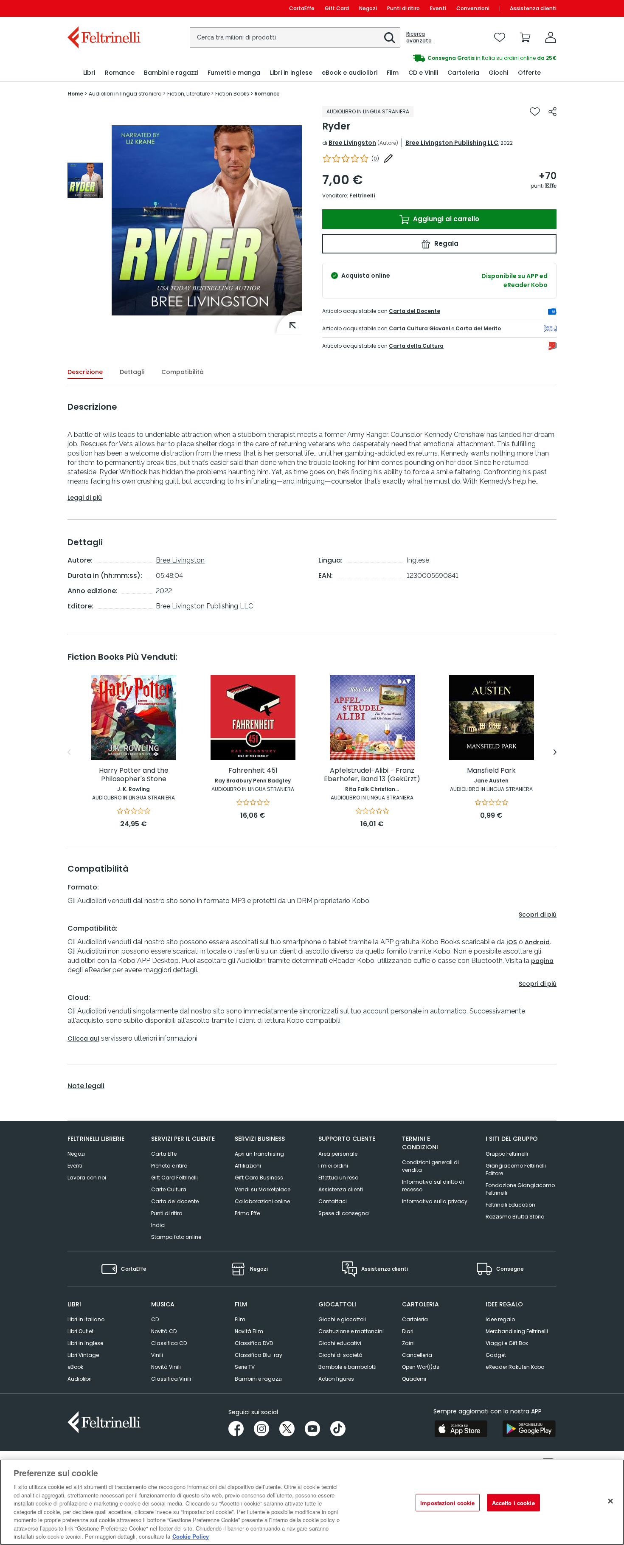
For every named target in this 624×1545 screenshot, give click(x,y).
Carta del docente (175, 1201)
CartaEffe (302, 8)
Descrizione (85, 372)
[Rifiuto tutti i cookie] (610, 1501)
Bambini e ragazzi (258, 1378)
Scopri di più (538, 914)
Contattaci (332, 1201)
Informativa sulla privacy (434, 1201)
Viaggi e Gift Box (507, 1343)
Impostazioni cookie (447, 1503)
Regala (445, 243)
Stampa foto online (176, 1237)
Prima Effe (247, 1213)
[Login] (550, 37)
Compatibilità (182, 372)
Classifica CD (169, 1343)
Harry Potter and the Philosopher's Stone (134, 775)
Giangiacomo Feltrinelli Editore (516, 1169)
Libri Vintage (83, 1355)
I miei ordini (333, 1165)
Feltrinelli (362, 195)
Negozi (368, 8)
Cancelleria (417, 1355)
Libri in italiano (85, 1319)
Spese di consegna (343, 1213)
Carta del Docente (414, 311)
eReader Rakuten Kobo (515, 1367)
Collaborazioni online (262, 1201)
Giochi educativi (339, 1343)
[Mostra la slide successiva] (555, 752)
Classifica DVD (254, 1343)
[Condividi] (552, 112)
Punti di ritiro (403, 8)
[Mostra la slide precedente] (69, 752)
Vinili (157, 1355)
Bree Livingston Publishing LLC (451, 142)
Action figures (336, 1378)
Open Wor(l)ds (420, 1367)
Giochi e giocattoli (342, 1319)
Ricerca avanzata (419, 37)
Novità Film (249, 1331)
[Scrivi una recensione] (388, 158)
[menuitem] (89, 73)
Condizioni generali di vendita (430, 1166)
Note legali (85, 1086)
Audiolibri (79, 1378)
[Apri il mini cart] (525, 37)
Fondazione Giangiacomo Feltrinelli (520, 1189)
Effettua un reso (338, 1177)
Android (537, 942)
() (375, 158)
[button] (389, 37)
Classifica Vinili (171, 1378)
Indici (158, 1225)
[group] (397, 58)
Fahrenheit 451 (253, 770)
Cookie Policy (190, 1536)
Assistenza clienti (533, 8)
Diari (407, 1331)
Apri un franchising (259, 1153)
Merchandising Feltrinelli (517, 1331)
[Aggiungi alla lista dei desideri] (535, 111)
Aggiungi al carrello (445, 218)
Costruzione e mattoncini (351, 1331)
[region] (312, 1502)
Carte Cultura (168, 1189)
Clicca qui (83, 1038)
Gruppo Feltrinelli (507, 1153)
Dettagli (132, 372)
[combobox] (295, 37)
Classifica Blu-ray (258, 1355)
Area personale (337, 1153)
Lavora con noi (86, 1177)
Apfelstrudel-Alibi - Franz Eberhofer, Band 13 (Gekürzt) (372, 775)
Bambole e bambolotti (347, 1367)
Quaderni (414, 1378)
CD (155, 1319)
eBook (75, 1367)
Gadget (496, 1355)
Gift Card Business (259, 1177)
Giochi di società (340, 1355)
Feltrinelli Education (510, 1204)
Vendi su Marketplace (262, 1189)
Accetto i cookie (513, 1503)
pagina (542, 961)
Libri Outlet (80, 1331)
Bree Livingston (352, 142)
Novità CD (164, 1331)
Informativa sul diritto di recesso (433, 1185)
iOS (511, 942)
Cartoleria (415, 1319)
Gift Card (337, 8)
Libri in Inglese (85, 1343)
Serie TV (245, 1367)
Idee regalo (500, 1319)
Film (240, 1319)
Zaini (408, 1343)
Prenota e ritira (169, 1165)
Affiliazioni (248, 1165)
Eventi (438, 8)
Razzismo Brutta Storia (515, 1216)
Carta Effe (164, 1153)
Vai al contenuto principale (103, 8)
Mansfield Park (491, 770)
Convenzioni (472, 8)
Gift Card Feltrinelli (174, 1177)
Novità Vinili (166, 1367)
